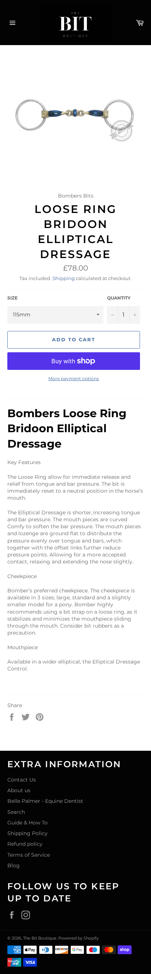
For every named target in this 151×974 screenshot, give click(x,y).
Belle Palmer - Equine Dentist (45, 801)
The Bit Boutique (39, 938)
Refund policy (25, 844)
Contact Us (21, 779)
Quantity (118, 298)
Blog (13, 865)
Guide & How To (27, 822)
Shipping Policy (27, 833)
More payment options (73, 378)
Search (16, 812)
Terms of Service (28, 855)
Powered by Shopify (78, 938)
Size (12, 298)
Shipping (63, 278)
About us (18, 790)
